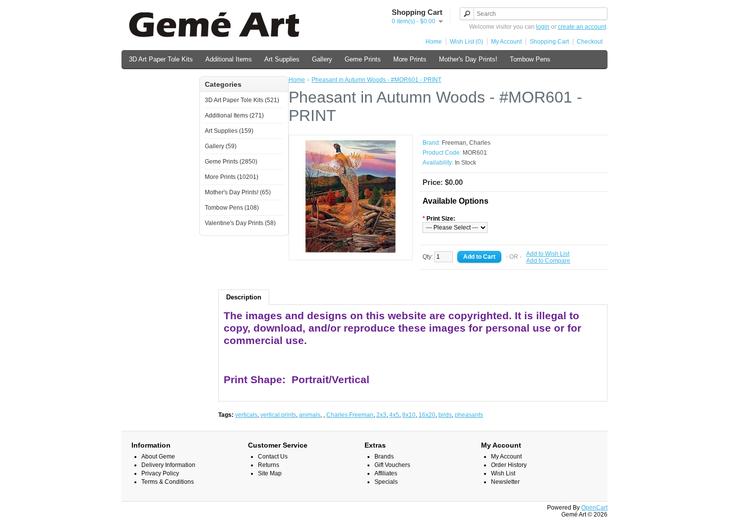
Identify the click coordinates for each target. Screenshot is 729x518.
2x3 (381, 414)
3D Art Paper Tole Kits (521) (242, 100)
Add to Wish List (547, 253)
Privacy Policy (160, 473)
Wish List (503, 473)
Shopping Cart (549, 41)
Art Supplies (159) (229, 130)
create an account (582, 26)
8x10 (409, 414)
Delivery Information (168, 464)
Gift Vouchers (392, 464)
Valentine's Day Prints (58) (240, 223)
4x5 (394, 414)
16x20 (427, 414)
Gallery (322, 59)
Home (433, 41)
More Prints (409, 59)
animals (309, 414)
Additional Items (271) (234, 115)
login (542, 26)
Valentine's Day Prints (160, 80)
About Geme (158, 456)
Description (243, 297)
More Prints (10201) (231, 176)
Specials (386, 481)
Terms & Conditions (167, 481)
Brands (384, 456)
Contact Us (273, 456)
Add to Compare (548, 260)
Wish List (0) (466, 41)
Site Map (270, 473)
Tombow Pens (530, 59)
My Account (506, 41)
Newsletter (505, 481)
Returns (268, 464)
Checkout (590, 41)
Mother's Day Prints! (468, 59)
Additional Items (228, 59)
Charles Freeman (349, 414)
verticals (246, 414)
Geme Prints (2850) (231, 161)
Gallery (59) (221, 146)
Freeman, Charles (466, 142)
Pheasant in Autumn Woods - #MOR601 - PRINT (376, 79)
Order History (509, 464)
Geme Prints (363, 59)
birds (445, 414)
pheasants (469, 414)
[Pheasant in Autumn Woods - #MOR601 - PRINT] (350, 251)
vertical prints (278, 414)
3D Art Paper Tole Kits (161, 59)
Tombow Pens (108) (232, 207)
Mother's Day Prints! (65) (238, 192)
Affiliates (385, 473)
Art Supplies (282, 59)
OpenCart (594, 507)
